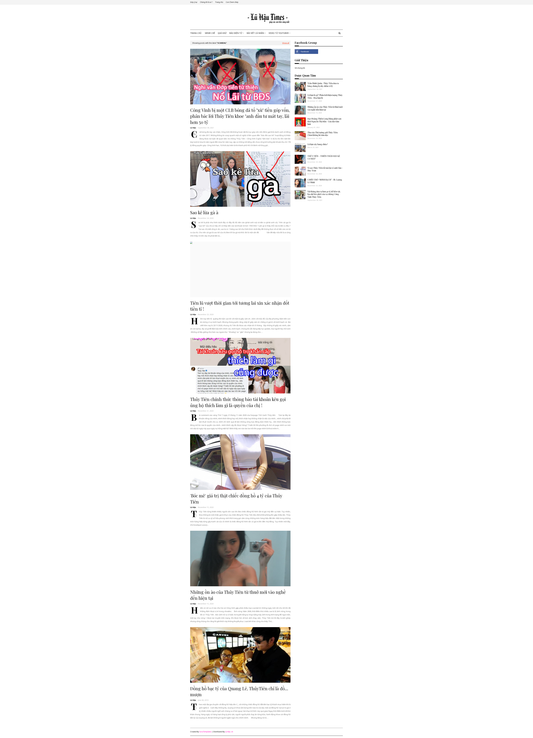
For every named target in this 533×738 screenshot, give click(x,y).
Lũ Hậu (193, 128)
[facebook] (306, 51)
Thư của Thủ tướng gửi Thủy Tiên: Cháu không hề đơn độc (322, 134)
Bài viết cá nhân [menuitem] (255, 33)
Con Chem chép (232, 2)
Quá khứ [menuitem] (222, 33)
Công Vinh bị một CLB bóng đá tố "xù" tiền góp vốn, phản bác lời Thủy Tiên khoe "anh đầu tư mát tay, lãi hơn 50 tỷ (240, 116)
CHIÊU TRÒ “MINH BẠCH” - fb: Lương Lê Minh (324, 181)
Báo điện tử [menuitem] (235, 33)
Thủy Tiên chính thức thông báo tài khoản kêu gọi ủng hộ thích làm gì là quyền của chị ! (238, 402)
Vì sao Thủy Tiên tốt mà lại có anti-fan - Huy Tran (325, 169)
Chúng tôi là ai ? (206, 2)
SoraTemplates (205, 731)
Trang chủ (219, 2)
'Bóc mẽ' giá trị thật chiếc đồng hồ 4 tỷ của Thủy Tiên (236, 498)
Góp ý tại (193, 2)
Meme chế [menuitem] (210, 33)
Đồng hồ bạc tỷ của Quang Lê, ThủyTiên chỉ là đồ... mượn (239, 691)
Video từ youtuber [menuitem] (279, 33)
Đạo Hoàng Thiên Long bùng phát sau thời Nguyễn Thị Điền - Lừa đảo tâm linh (324, 121)
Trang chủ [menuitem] (195, 33)
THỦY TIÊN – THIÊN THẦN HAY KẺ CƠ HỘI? (323, 157)
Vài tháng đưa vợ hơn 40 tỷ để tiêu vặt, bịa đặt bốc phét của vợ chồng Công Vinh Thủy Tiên (324, 194)
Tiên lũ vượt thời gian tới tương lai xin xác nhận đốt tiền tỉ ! (239, 306)
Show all (285, 43)
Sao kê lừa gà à (204, 212)
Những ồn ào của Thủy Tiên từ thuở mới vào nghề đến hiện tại (238, 595)
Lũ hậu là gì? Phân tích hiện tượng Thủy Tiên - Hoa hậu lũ (325, 96)
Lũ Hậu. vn (229, 731)
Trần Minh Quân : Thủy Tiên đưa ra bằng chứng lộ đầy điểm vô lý (323, 84)
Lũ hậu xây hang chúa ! (317, 144)
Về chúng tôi (300, 68)
